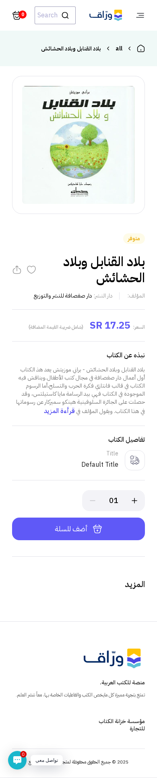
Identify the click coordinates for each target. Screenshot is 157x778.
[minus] (92, 500)
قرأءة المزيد (59, 411)
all (119, 48)
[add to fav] (31, 270)
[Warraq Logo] (105, 15)
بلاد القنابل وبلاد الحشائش (71, 48)
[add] (134, 500)
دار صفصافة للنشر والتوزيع (63, 295)
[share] (17, 270)
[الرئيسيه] (141, 48)
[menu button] (140, 15)
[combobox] (55, 15)
